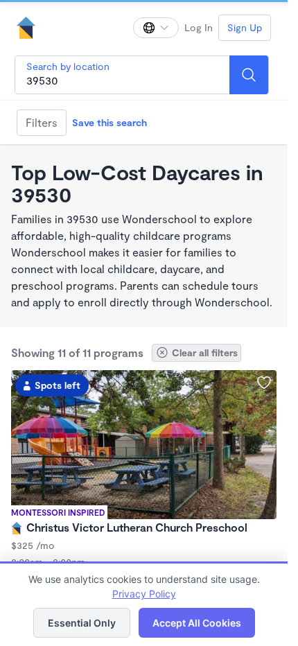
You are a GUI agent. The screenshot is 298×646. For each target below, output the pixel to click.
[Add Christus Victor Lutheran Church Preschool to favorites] (264, 382)
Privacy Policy (144, 594)
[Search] (248, 74)
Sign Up (244, 27)
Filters (42, 122)
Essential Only (82, 623)
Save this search (109, 122)
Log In (198, 27)
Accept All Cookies (196, 623)
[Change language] (156, 27)
